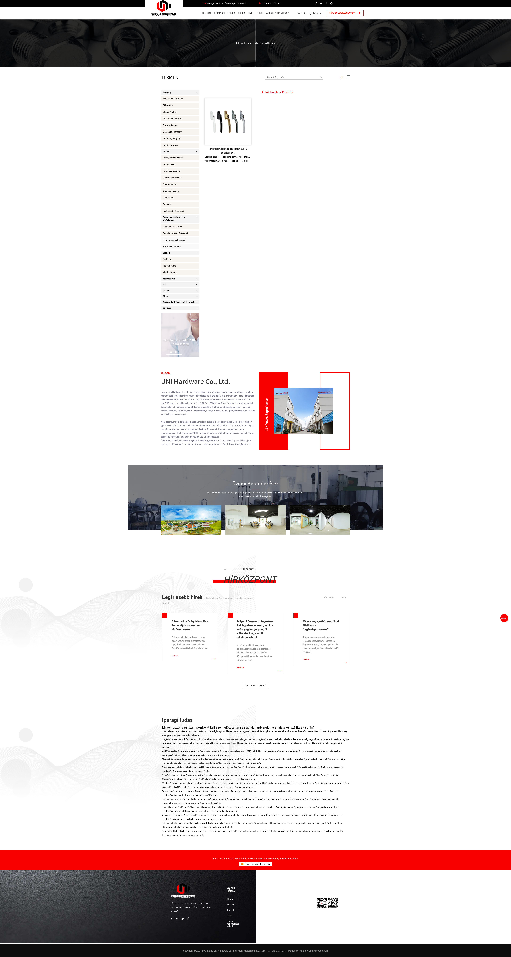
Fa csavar (167, 204)
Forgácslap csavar (172, 171)
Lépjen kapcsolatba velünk (273, 13)
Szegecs (167, 308)
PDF (176, 352)
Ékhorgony (168, 105)
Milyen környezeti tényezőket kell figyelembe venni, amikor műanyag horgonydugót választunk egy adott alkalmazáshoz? (190, 629)
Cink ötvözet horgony (173, 118)
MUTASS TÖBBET (256, 685)
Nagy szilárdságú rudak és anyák (178, 302)
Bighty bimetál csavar (173, 157)
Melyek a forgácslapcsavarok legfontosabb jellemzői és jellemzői (321, 625)
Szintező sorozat (172, 246)
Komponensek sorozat (175, 240)
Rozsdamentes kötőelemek (175, 233)
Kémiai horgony (170, 145)
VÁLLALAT (329, 597)
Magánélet (293, 950)
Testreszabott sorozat (173, 211)
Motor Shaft (321, 950)
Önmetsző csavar (171, 191)
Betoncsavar (169, 164)
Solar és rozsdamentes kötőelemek (174, 219)
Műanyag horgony (171, 138)
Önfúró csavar (169, 184)
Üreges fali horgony (172, 132)
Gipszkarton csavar (172, 177)
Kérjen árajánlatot (342, 13)
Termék (230, 13)
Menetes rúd (169, 278)
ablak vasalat (192, 731)
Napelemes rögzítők (172, 226)
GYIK (250, 13)
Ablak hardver (169, 272)
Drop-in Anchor (170, 125)
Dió (164, 284)
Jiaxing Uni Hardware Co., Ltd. (175, 392)
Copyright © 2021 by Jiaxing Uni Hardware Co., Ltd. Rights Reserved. (219, 950)
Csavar (166, 151)
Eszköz (256, 43)
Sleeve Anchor (169, 112)
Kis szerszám (169, 266)
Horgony (167, 92)
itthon (206, 13)
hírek (241, 13)
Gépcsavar (168, 197)
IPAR (343, 597)
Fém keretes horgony (173, 98)
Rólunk (218, 13)
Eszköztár (167, 259)
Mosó (165, 296)
